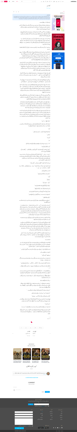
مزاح (30, 327)
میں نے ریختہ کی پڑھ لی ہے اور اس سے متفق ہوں (41, 406)
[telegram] (53, 427)
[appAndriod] (46, 428)
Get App (6, 1)
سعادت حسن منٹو (48, 8)
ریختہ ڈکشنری (61, 415)
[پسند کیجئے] (13, 12)
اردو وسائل (41, 417)
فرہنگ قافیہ (41, 413)
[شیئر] (16, 12)
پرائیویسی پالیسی (43, 406)
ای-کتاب (54, 1)
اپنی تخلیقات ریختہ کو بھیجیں (40, 419)
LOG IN (13, 1)
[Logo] (73, 1)
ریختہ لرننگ (61, 417)
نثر (51, 1)
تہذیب (26, 327)
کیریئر (51, 417)
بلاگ (49, 1)
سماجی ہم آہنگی (40, 327)
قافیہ (43, 1)
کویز (45, 1)
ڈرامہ (21, 327)
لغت (58, 1)
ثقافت (35, 327)
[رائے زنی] (18, 12)
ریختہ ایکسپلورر (51, 419)
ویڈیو (56, 1)
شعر (60, 1)
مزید (41, 1)
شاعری (47, 1)
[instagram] (55, 427)
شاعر (62, 1)
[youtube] (57, 427)
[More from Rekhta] (9, 1)
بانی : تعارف (51, 413)
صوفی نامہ (61, 413)
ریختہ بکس (61, 419)
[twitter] (60, 427)
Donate (2, 1)
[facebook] (62, 427)
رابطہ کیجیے (51, 415)
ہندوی (61, 411)
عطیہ (42, 411)
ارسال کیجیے (18, 428)
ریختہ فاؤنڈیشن (51, 411)
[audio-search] (22, 1)
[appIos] (40, 428)
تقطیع (42, 415)
